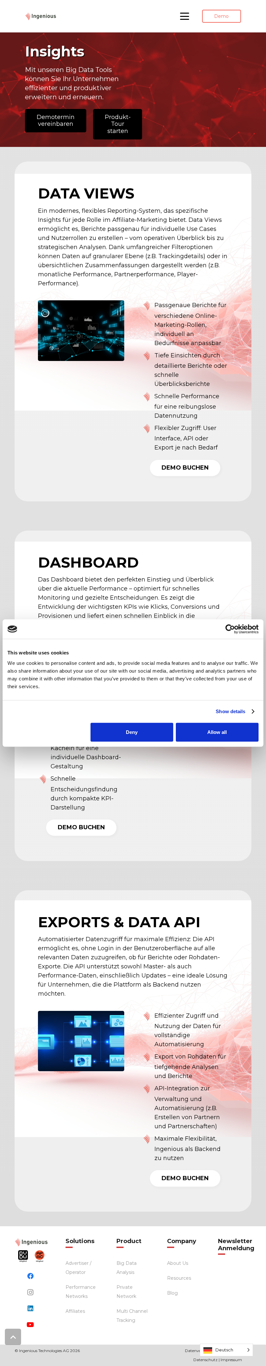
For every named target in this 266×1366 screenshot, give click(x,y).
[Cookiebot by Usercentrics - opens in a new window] (230, 629)
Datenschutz (205, 1359)
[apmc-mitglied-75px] (39, 1256)
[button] (184, 16)
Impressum (231, 1359)
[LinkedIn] (30, 1308)
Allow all (217, 732)
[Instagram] (30, 1292)
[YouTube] (30, 1325)
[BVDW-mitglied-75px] (23, 1256)
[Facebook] (30, 1276)
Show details (230, 711)
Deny (132, 732)
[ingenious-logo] (40, 16)
